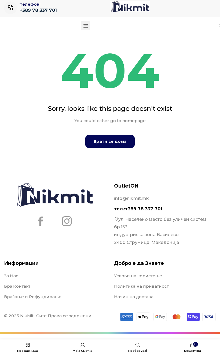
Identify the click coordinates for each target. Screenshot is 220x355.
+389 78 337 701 (38, 10)
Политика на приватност (141, 286)
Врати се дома (110, 141)
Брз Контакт (17, 286)
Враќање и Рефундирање (32, 296)
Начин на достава (133, 296)
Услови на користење (138, 275)
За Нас (11, 275)
